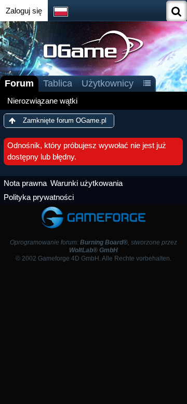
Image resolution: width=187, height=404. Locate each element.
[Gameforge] (93, 209)
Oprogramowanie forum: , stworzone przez (93, 246)
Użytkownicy (107, 83)
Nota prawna (25, 183)
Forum (19, 83)
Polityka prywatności (39, 197)
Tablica (57, 83)
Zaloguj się (24, 10)
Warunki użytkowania (86, 183)
